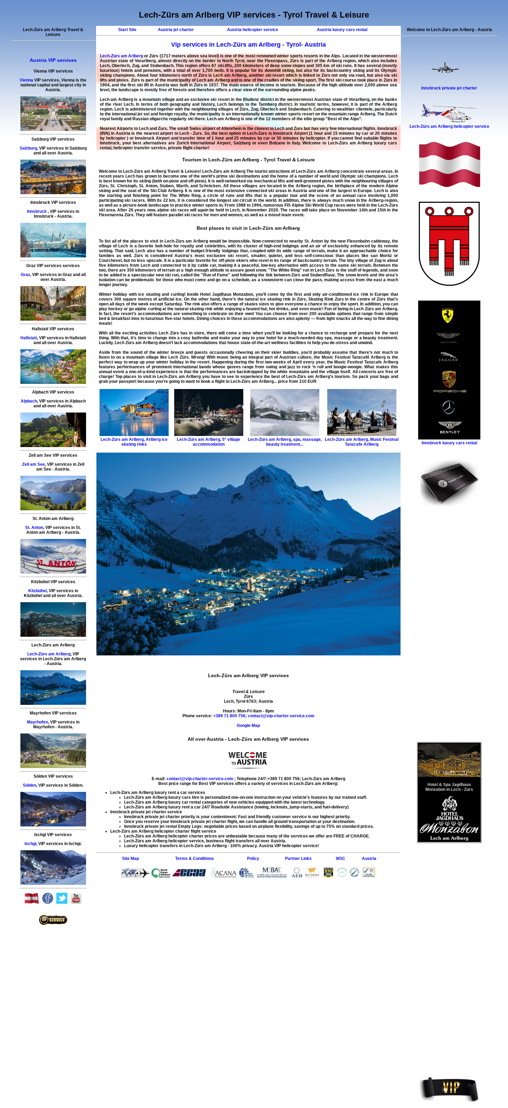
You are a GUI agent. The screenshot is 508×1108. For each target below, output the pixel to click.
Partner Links (298, 858)
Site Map (130, 858)
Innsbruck (37, 211)
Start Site (127, 29)
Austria (369, 858)
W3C (340, 858)
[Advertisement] (248, 894)
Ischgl (30, 843)
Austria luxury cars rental (342, 29)
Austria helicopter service (252, 29)
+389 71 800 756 (228, 715)
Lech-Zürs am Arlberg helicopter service (449, 126)
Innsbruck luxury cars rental (449, 443)
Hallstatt (28, 337)
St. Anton (34, 527)
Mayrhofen (37, 722)
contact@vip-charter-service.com (281, 715)
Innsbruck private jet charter (449, 88)
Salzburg (28, 148)
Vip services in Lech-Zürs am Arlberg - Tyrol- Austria (248, 44)
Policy (253, 858)
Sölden (29, 785)
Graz (25, 274)
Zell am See (33, 464)
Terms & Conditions (194, 858)
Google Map (248, 725)
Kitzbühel (37, 590)
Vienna (26, 80)
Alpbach (29, 401)
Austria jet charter (176, 29)
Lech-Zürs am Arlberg (48, 654)
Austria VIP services (53, 60)
